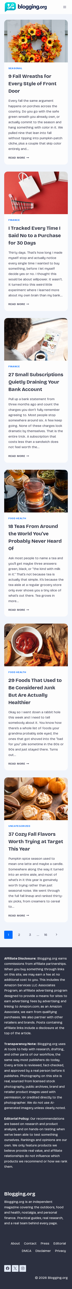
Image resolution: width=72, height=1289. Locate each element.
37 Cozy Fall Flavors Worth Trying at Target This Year (35, 841)
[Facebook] (7, 1268)
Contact (30, 1243)
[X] (15, 1268)
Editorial (59, 1243)
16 (45, 935)
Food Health (17, 518)
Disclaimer (43, 1251)
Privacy (60, 1251)
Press (45, 1243)
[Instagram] (22, 1268)
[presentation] (36, 41)
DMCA (26, 1251)
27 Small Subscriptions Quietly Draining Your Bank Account (35, 382)
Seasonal (15, 68)
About (15, 1243)
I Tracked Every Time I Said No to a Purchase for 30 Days (34, 235)
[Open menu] (64, 7)
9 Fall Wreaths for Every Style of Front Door (32, 83)
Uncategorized (19, 826)
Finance (14, 220)
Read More (18, 157)
